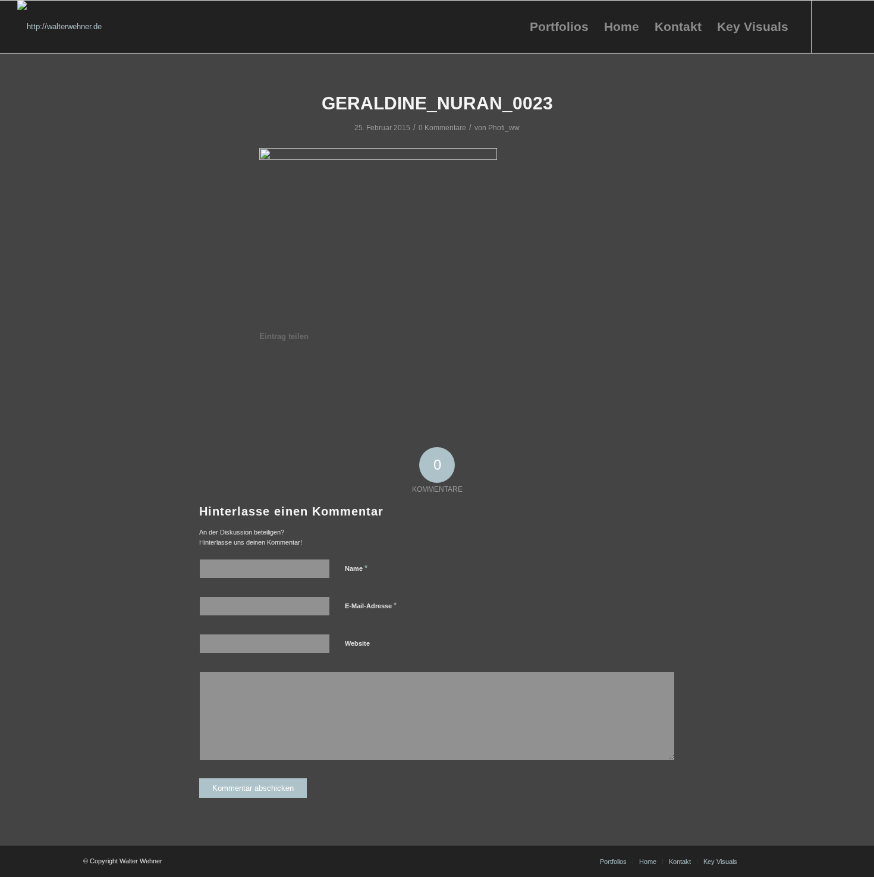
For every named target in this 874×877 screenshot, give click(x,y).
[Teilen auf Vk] (504, 369)
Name (356, 568)
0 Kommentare (442, 128)
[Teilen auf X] (327, 369)
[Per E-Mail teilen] (593, 369)
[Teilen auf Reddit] (548, 369)
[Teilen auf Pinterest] (371, 369)
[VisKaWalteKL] (59, 27)
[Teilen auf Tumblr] (460, 369)
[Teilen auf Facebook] (282, 369)
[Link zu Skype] (848, 26)
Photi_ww (504, 128)
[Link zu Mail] (830, 26)
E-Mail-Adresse (371, 605)
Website (357, 643)
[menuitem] (559, 27)
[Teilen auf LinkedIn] (416, 369)
